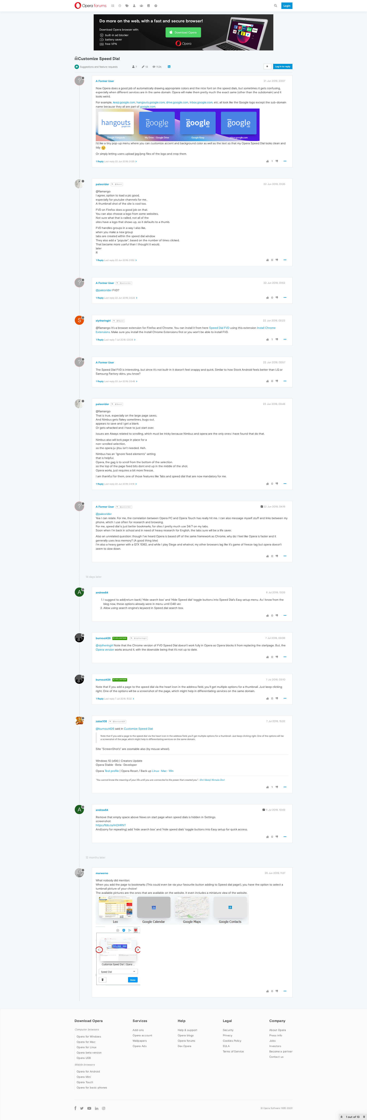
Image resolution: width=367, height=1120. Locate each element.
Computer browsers (87, 1029)
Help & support (187, 1030)
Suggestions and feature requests (99, 66)
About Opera (277, 1030)
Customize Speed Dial (138, 728)
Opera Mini (84, 1076)
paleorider (102, 184)
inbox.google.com (201, 102)
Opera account (142, 1035)
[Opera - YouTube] (89, 1108)
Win (171, 770)
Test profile (112, 770)
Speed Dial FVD (219, 327)
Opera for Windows (89, 1036)
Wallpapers (140, 1040)
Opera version (105, 649)
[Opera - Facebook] (75, 1108)
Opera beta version (89, 1052)
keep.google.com (124, 102)
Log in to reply (282, 66)
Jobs (272, 1040)
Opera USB (84, 1057)
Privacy (227, 1035)
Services (140, 1021)
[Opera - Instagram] (103, 1108)
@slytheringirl (140, 638)
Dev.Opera (185, 1046)
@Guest (118, 184)
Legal (227, 1021)
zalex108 (101, 721)
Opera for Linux (87, 1047)
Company (277, 1021)
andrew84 (102, 592)
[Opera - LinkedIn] (96, 1108)
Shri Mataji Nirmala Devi (212, 780)
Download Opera (185, 32)
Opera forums (186, 1040)
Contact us (276, 1056)
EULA (226, 1046)
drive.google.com (177, 102)
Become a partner (280, 1051)
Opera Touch (85, 1082)
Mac (164, 770)
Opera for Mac (86, 1041)
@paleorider (125, 283)
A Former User (105, 81)
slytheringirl (103, 320)
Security (228, 1030)
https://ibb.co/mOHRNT (111, 825)
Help (181, 1021)
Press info (275, 1035)
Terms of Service (233, 1051)
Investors (275, 1046)
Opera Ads (140, 1046)
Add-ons (138, 1030)
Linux (155, 770)
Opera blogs (186, 1035)
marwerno (102, 873)
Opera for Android (88, 1071)
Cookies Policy (232, 1040)
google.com (147, 106)
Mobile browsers (85, 1064)
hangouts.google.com (150, 102)
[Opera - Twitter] (81, 1108)
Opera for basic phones (92, 1087)
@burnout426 (118, 721)
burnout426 (103, 638)
